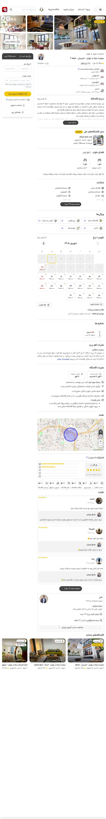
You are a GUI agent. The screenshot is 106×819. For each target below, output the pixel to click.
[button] (84, 9)
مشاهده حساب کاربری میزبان (72, 627)
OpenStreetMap (97, 450)
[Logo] (4, 9)
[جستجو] (11, 9)
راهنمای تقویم (94, 304)
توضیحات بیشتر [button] (63, 359)
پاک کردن (42, 305)
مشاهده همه (72, 123)
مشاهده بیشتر (10, 41)
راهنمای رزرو (16, 112)
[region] (70, 435)
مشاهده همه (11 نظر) (72, 588)
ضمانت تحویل (16, 105)
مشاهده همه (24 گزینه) (72, 204)
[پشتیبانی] (41, 9)
